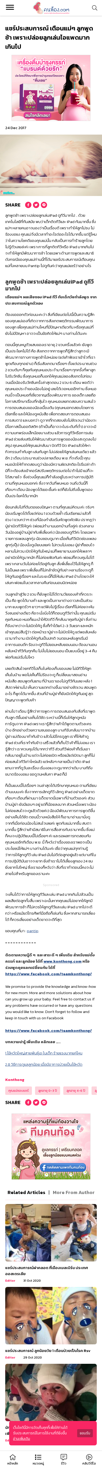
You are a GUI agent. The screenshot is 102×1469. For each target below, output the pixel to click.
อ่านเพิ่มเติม (21, 1438)
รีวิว (63, 1463)
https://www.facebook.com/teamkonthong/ (48, 974)
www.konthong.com (62, 961)
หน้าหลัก (12, 1463)
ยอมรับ (85, 1433)
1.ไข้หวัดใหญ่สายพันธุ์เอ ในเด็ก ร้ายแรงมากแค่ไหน (43, 1053)
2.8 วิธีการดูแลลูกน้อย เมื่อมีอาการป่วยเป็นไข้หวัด (43, 1064)
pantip (32, 931)
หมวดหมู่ (38, 1463)
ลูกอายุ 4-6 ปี (75, 1090)
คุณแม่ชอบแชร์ (18, 1090)
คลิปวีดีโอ (89, 1463)
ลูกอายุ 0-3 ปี (47, 1090)
